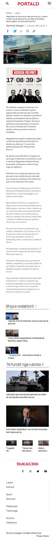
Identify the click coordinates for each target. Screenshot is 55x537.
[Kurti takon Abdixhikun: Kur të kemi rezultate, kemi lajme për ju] (27, 416)
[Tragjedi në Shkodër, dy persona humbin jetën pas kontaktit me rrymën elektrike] (11, 443)
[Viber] (27, 31)
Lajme (17, 13)
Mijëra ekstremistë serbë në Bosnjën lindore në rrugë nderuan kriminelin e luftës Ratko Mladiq (43, 449)
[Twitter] (14, 31)
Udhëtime (11, 522)
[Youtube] (46, 471)
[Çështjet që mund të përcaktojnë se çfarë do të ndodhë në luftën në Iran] (27, 381)
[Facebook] (7, 31)
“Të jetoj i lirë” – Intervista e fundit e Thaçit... (24, 356)
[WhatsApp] (20, 31)
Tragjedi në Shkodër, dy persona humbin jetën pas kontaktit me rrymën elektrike (11, 449)
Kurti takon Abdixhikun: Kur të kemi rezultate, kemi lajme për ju (27, 430)
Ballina (9, 13)
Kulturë (10, 487)
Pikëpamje (11, 506)
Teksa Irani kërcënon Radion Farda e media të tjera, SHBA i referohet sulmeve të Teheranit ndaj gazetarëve (27, 449)
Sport (9, 494)
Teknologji (11, 510)
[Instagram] (30, 471)
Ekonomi (10, 498)
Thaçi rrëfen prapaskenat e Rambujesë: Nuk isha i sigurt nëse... (26, 339)
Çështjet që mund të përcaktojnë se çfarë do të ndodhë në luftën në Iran (26, 396)
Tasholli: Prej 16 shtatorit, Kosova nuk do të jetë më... (28, 322)
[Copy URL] (33, 31)
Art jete (10, 518)
